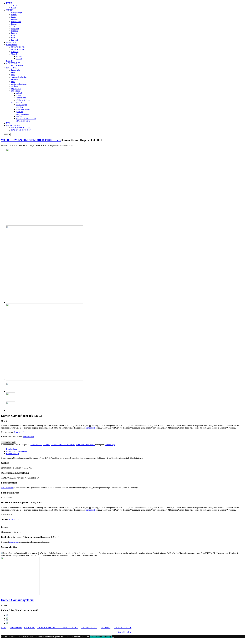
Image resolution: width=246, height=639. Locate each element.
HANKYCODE (23, 121)
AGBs (3, 628)
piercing (19, 107)
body (13, 38)
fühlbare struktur (23, 100)
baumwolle (15, 70)
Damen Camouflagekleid (17, 600)
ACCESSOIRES (13, 63)
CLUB (14, 54)
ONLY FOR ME (18, 47)
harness (14, 33)
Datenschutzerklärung (103, 637)
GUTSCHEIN (17, 65)
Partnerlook (91, 428)
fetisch (19, 58)
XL (17, 519)
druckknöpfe (21, 105)
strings (14, 15)
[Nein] (113, 637)
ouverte (19, 56)
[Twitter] (7, 621)
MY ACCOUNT (13, 125)
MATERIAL (11, 68)
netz (13, 81)
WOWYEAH (11, 42)
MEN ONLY (23, 140)
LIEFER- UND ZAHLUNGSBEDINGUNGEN (57, 628)
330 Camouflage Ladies (40, 445)
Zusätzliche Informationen (16, 451)
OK (92, 637)
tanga (13, 17)
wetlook (14, 86)
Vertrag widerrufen (123, 632)
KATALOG (105, 628)
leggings (14, 31)
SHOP (14, 5)
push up (19, 111)
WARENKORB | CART (21, 128)
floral (18, 95)
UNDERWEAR (18, 49)
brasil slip (15, 19)
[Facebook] (7, 616)
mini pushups (16, 12)
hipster (14, 24)
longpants (15, 28)
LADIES (10, 61)
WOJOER (8, 140)
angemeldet (13, 542)
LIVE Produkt (7, 488)
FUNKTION (16, 102)
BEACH (14, 52)
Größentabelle (19, 432)
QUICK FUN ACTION (26, 118)
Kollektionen (11, 45)
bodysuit (14, 40)
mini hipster (16, 22)
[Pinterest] (7, 618)
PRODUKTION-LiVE (46, 140)
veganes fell (16, 88)
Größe (4, 437)
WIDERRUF (29, 628)
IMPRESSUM (16, 628)
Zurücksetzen (28, 437)
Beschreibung (11, 449)
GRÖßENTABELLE (122, 628)
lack (13, 75)
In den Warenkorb (8, 442)
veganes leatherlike (19, 77)
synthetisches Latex (19, 84)
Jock (13, 26)
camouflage (21, 98)
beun (13, 72)
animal (19, 93)
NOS (8, 123)
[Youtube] (7, 623)
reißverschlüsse (22, 114)
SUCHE (9, 10)
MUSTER (15, 91)
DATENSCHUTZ (89, 628)
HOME (9, 3)
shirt (13, 35)
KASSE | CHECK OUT (21, 130)
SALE (14, 8)
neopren (14, 79)
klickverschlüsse (23, 109)
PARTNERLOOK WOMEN (63, 445)
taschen (19, 116)
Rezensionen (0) (12, 453)
